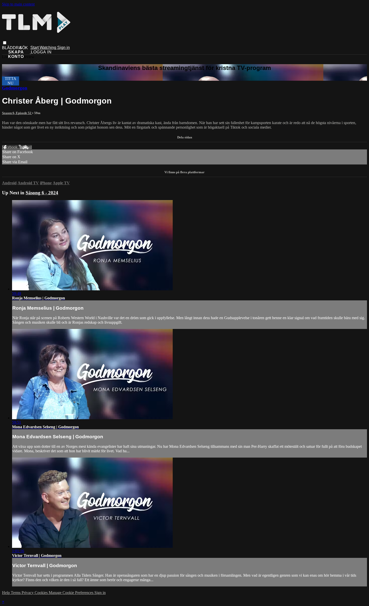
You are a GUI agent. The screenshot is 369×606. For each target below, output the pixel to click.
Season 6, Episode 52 (17, 113)
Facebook (10, 147)
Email (27, 147)
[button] (4, 42)
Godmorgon (14, 88)
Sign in (63, 47)
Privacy (28, 592)
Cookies (42, 592)
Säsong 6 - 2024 (42, 192)
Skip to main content (18, 4)
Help (6, 592)
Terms (16, 592)
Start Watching (43, 47)
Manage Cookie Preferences (71, 592)
